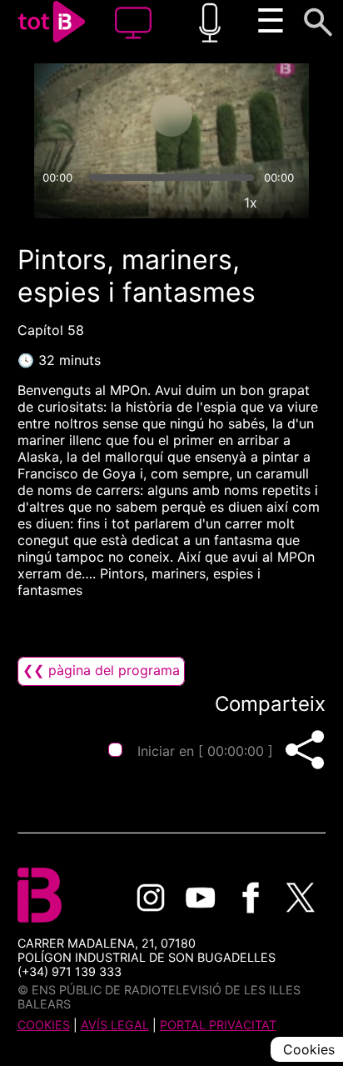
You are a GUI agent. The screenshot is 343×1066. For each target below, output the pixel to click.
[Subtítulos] (174, 202)
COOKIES (43, 1025)
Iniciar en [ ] (205, 751)
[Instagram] (150, 897)
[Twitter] (300, 897)
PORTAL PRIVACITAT (218, 1025)
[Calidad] (212, 202)
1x (250, 202)
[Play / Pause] (171, 116)
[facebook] (250, 897)
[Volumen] (54, 202)
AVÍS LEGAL (115, 1025)
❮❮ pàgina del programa (101, 670)
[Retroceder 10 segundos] (105, 116)
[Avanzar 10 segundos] (237, 116)
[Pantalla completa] (289, 202)
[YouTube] (200, 897)
